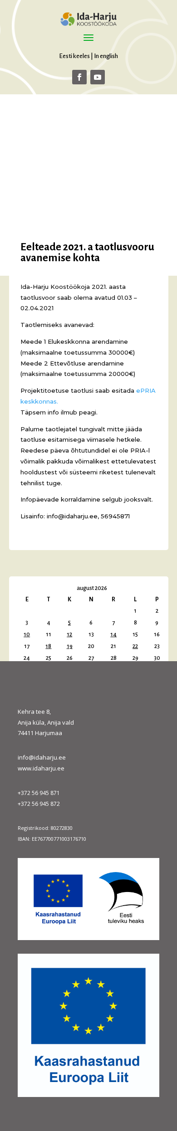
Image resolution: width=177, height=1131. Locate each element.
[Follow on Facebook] (79, 77)
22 (135, 646)
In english (106, 56)
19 (70, 646)
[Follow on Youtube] (97, 77)
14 (113, 634)
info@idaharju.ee (42, 757)
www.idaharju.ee (41, 768)
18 (48, 646)
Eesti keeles (74, 56)
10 (27, 634)
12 (69, 634)
